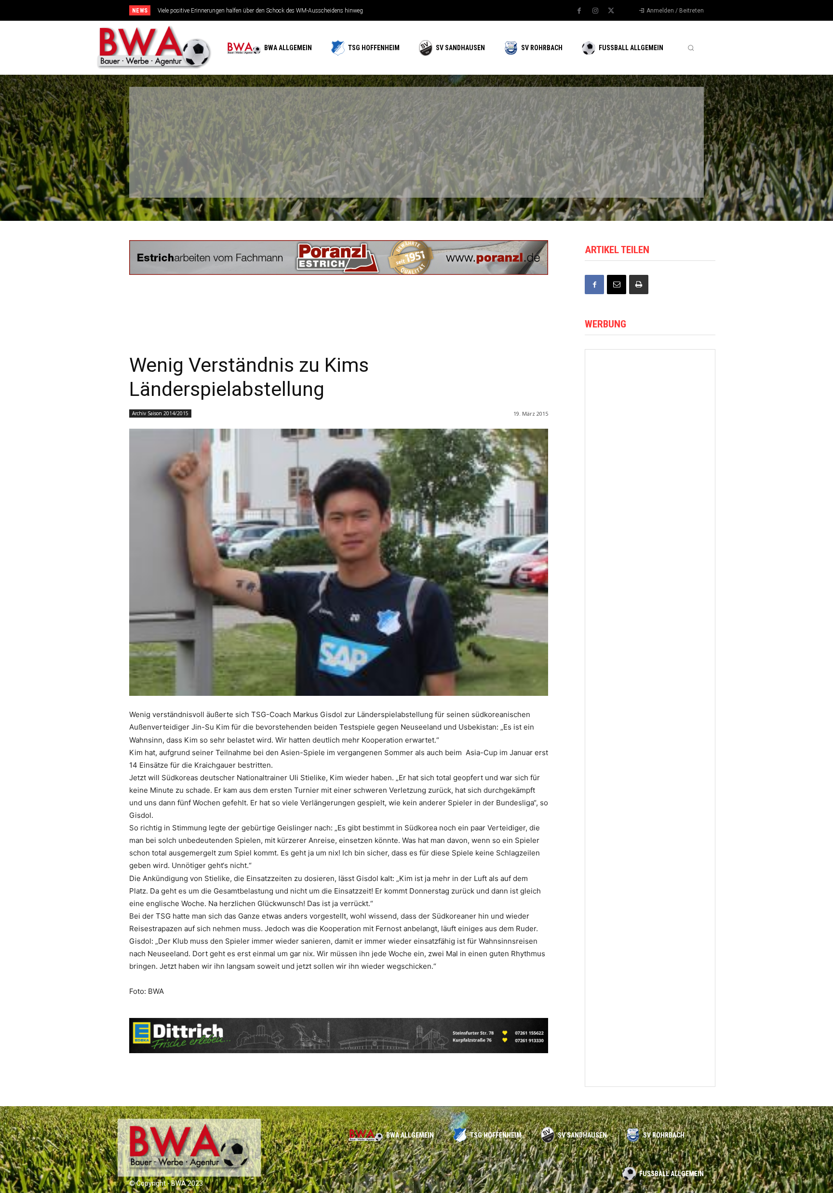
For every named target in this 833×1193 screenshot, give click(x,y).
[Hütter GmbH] (650, 383)
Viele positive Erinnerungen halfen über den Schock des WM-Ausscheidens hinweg (260, 10)
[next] (449, 10)
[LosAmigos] (457, 168)
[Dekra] (365, 168)
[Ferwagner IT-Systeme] (650, 1029)
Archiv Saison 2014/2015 (160, 413)
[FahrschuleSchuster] (550, 117)
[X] (611, 11)
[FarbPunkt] (272, 168)
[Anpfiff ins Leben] (650, 545)
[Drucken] (638, 284)
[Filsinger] (180, 117)
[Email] (616, 284)
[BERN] (365, 117)
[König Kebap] (550, 168)
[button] (691, 48)
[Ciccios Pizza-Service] (643, 168)
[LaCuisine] (180, 168)
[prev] (433, 10)
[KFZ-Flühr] (272, 117)
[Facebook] (579, 11)
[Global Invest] (650, 787)
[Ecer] (457, 117)
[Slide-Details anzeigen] (338, 257)
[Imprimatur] (643, 117)
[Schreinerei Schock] (650, 464)
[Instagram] (595, 11)
